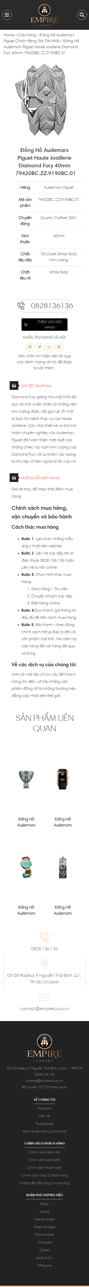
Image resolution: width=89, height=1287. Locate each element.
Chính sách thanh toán (44, 1168)
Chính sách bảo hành (44, 1160)
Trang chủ (44, 1108)
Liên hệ (44, 1116)
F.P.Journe (44, 1266)
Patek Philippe (44, 1227)
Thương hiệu (44, 1124)
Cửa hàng (27, 35)
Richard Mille (44, 1235)
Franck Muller (44, 1219)
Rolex (45, 1204)
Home (9, 35)
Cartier (44, 1250)
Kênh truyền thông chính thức (45, 1132)
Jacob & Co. (44, 1258)
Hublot (44, 1212)
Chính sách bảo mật (44, 1152)
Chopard (44, 1243)
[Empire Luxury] (44, 15)
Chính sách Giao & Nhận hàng (44, 1175)
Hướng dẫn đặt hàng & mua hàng (45, 1183)
